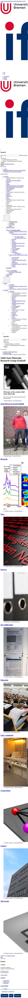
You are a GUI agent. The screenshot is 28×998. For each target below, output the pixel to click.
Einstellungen (4, 995)
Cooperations (9, 189)
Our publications (7, 625)
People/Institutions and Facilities (9, 159)
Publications (9, 196)
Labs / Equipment (10, 188)
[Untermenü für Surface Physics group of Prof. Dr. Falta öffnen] (9, 256)
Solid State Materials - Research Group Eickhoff (14, 170)
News (7, 183)
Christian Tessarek (10, 955)
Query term (3, 155)
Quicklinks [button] (5, 290)
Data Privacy (6, 982)
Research (8, 181)
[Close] (6, 229)
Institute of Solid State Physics (7, 164)
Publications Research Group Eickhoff (15, 185)
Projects (8, 184)
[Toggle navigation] (1, 149)
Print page (3, 958)
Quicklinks (5, 176)
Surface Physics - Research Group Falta (12, 171)
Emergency (6, 983)
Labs (7, 197)
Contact (5, 169)
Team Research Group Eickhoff (13, 180)
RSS (2, 957)
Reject (11, 995)
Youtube (5, 988)
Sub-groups (5, 901)
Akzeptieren (17, 995)
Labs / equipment (7, 735)
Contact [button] (5, 283)
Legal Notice (6, 980)
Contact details (4, 975)
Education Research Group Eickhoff (14, 187)
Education (4, 680)
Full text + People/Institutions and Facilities (12, 161)
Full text (4, 158)
